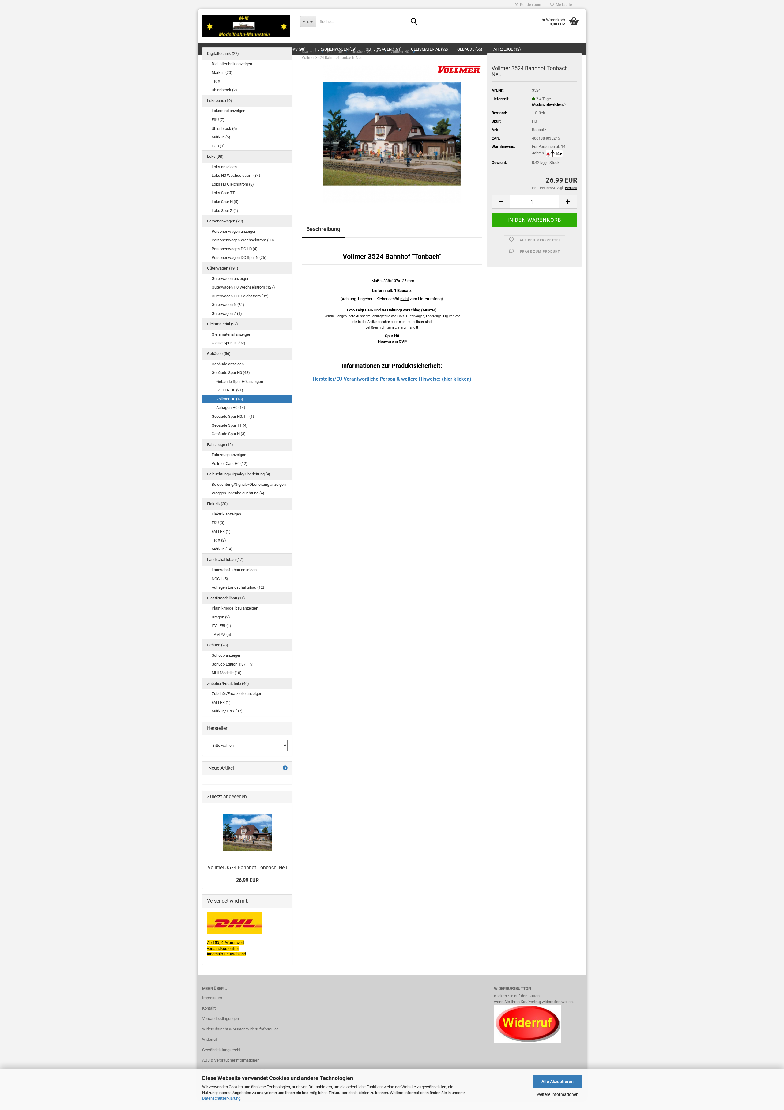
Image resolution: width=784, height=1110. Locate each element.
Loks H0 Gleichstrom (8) (233, 184)
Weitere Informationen (557, 1094)
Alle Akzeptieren (557, 1081)
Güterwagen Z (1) (227, 313)
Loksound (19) (219, 100)
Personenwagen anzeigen (234, 231)
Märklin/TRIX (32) (227, 711)
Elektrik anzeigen (226, 514)
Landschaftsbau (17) (225, 559)
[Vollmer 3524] (392, 133)
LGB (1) (218, 146)
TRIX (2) (219, 540)
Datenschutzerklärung (221, 1098)
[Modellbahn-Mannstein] (246, 26)
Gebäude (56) (219, 353)
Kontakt (209, 1008)
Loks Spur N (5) (225, 201)
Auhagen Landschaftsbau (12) (238, 587)
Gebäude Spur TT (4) (230, 425)
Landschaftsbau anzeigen (234, 570)
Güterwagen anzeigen (230, 278)
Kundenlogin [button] (529, 4)
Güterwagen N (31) (228, 304)
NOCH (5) (220, 578)
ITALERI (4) (221, 625)
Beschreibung (323, 229)
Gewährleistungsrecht (221, 1050)
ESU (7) (218, 119)
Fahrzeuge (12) (220, 444)
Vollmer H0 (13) (229, 399)
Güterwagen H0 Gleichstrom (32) (240, 296)
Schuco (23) (217, 645)
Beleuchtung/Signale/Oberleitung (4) (238, 474)
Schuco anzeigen (226, 655)
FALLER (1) (221, 531)
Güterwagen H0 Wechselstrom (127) (243, 287)
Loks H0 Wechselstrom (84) (236, 175)
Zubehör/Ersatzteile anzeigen (237, 693)
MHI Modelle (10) (227, 672)
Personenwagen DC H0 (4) (235, 249)
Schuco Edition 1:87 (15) (233, 664)
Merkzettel (563, 4)
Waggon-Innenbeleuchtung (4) (238, 493)
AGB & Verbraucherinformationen (230, 1060)
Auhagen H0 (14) (230, 407)
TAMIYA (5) (221, 634)
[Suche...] (414, 21)
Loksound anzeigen (228, 110)
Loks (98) (215, 156)
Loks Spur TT (223, 193)
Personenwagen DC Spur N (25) (239, 257)
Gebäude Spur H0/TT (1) (233, 416)
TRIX (216, 81)
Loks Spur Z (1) (225, 210)
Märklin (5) (221, 137)
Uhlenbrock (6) (224, 128)
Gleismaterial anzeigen (231, 334)
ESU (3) (218, 522)
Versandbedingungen (220, 1018)
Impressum (212, 997)
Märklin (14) (222, 549)
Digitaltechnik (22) (223, 53)
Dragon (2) (221, 617)
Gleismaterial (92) (222, 324)
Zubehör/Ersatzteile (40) (228, 683)
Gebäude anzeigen (228, 364)
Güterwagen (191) (222, 268)
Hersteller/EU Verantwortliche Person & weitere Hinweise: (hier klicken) (392, 379)
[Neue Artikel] (285, 768)
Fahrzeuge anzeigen (229, 454)
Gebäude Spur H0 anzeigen (239, 381)
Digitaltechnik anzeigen (232, 64)
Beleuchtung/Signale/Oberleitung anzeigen (249, 484)
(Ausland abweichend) (549, 105)
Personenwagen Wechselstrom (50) (243, 240)
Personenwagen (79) (225, 221)
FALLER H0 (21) (229, 390)
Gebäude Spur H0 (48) (231, 372)
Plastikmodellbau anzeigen (235, 608)
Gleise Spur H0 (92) (228, 343)
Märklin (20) (222, 72)
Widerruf (209, 1039)
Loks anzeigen (224, 166)
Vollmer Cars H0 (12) (229, 463)
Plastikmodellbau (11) (226, 598)
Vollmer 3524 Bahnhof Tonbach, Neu (247, 867)
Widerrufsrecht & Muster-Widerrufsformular (240, 1029)
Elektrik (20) (217, 503)
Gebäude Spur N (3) (229, 434)
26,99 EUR (247, 880)
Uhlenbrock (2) (224, 90)
